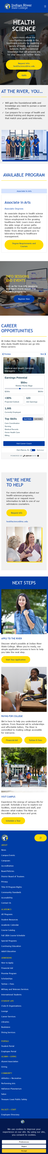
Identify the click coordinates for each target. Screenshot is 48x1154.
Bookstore (5, 1027)
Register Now (24, 299)
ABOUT (4, 845)
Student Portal (7, 1046)
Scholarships (6, 978)
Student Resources (9, 919)
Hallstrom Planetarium (11, 1088)
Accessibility (7, 897)
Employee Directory (10, 1114)
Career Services (8, 1016)
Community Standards (11, 892)
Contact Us (6, 902)
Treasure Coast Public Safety (14, 1099)
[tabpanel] (24, 223)
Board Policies (7, 871)
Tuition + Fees (7, 983)
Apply (24, 75)
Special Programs (9, 940)
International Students (11, 994)
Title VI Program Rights (11, 887)
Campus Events (8, 855)
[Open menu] (45, 6)
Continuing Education (11, 946)
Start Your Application (16, 659)
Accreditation (7, 865)
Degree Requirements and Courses (24, 245)
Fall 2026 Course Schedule (13, 935)
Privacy (4, 881)
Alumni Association (9, 1061)
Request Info (16, 512)
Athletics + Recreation (11, 1078)
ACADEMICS (6, 909)
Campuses (5, 860)
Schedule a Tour (13, 820)
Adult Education (8, 951)
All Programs (6, 914)
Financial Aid (12, 740)
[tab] (24, 191)
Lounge (4, 1011)
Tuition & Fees (35, 740)
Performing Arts (8, 1083)
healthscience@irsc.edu (17, 521)
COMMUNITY (6, 1073)
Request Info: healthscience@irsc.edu (24, 65)
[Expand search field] (40, 837)
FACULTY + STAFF (8, 1109)
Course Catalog (8, 930)
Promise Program (8, 973)
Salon (3, 1094)
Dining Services (8, 1032)
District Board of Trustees (12, 876)
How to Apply (7, 962)
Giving (4, 1066)
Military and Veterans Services (14, 989)
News (3, 849)
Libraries (5, 1021)
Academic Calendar (10, 924)
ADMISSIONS (6, 957)
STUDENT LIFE (7, 1000)
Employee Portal (8, 1051)
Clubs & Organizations (11, 1005)
